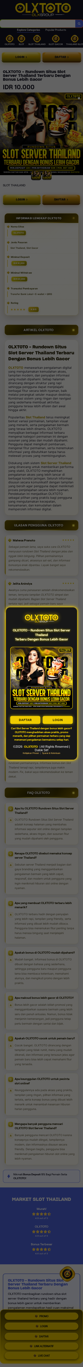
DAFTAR (25, 720)
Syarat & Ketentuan (51, 753)
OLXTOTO (31, 746)
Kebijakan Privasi (31, 753)
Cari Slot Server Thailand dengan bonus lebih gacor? (41, 728)
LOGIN (58, 720)
